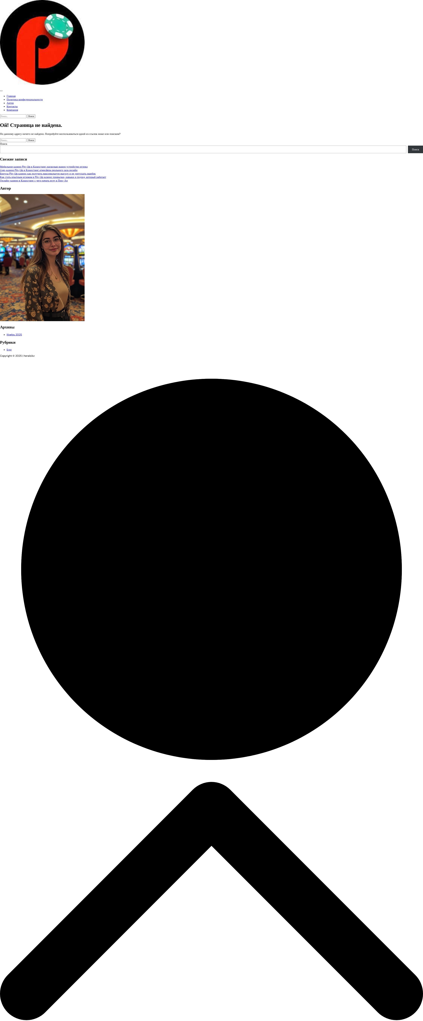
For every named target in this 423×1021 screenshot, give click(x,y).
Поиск (3, 144)
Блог (9, 349)
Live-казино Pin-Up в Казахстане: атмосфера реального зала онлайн (38, 170)
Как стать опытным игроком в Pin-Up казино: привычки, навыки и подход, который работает (53, 177)
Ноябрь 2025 (14, 334)
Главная (11, 96)
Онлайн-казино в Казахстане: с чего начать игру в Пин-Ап (34, 180)
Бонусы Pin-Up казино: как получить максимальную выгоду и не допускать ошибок (48, 173)
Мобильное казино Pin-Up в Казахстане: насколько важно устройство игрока (44, 166)
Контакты (12, 106)
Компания (12, 110)
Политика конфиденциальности (25, 99)
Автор (10, 103)
